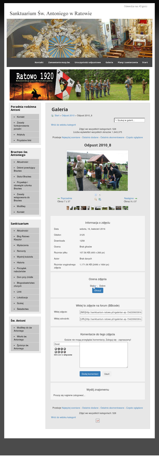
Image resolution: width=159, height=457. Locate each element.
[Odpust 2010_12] (83, 207)
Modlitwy (21, 206)
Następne (129, 198)
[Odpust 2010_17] (111, 207)
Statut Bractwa (24, 176)
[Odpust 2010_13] (88, 207)
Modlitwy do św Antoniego (23, 329)
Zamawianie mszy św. (59, 62)
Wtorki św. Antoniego (20, 338)
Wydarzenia (23, 245)
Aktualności (22, 161)
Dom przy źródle (25, 277)
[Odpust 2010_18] (118, 207)
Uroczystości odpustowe (88, 62)
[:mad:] (59, 351)
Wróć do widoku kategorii (63, 124)
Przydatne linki (24, 140)
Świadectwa (23, 308)
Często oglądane (134, 137)
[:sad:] (62, 351)
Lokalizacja (22, 297)
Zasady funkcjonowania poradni (21, 125)
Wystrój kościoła (25, 256)
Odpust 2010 (68, 115)
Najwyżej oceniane (71, 137)
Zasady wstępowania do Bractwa (22, 197)
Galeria (109, 62)
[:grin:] (62, 348)
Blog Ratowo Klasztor (21, 238)
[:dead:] (65, 351)
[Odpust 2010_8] (97, 190)
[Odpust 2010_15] (98, 207)
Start (145, 62)
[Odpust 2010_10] (71, 207)
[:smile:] (56, 348)
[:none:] (56, 351)
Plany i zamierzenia (128, 62)
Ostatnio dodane (90, 137)
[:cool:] (59, 348)
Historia (20, 262)
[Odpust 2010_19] (125, 207)
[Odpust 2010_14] (92, 207)
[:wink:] (65, 348)
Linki (19, 291)
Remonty (21, 250)
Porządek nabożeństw (20, 270)
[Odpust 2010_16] (105, 207)
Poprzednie (66, 198)
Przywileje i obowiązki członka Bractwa (23, 185)
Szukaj (20, 303)
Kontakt (39, 62)
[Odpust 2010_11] (77, 207)
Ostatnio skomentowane (112, 137)
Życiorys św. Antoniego (21, 347)
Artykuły (21, 134)
